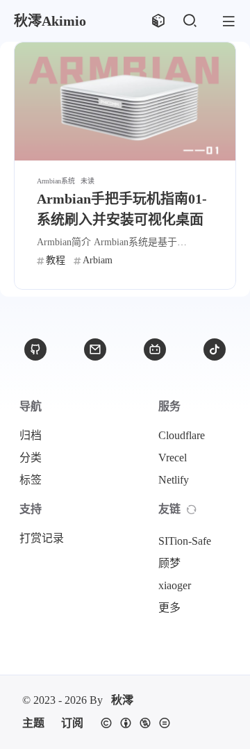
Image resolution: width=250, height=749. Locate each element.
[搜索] (189, 21)
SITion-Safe (184, 541)
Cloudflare (181, 435)
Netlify (173, 480)
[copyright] (135, 723)
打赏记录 (41, 538)
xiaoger (174, 585)
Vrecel (172, 457)
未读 (87, 181)
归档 (30, 435)
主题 (33, 723)
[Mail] (95, 349)
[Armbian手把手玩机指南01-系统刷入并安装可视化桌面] (125, 101)
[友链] (191, 509)
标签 (30, 480)
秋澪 (122, 700)
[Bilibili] (155, 349)
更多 (169, 608)
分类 (30, 457)
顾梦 (169, 563)
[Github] (35, 349)
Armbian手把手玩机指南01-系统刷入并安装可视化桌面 (122, 209)
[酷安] (214, 349)
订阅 (72, 723)
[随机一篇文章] (158, 21)
